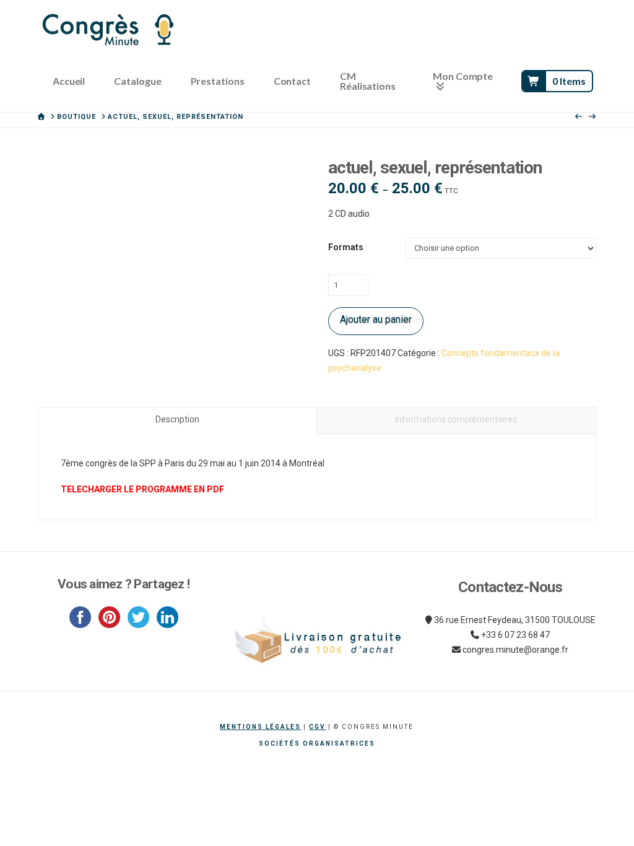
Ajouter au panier (376, 319)
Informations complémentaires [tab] (456, 419)
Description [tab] (177, 419)
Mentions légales (260, 726)
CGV (317, 726)
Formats (345, 247)
